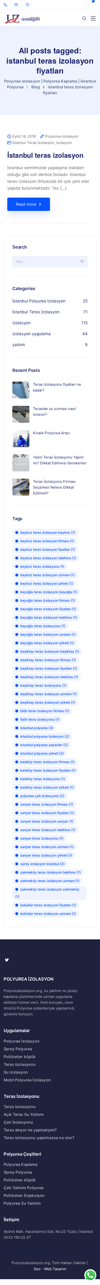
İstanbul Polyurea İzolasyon (39, 301)
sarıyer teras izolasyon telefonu (47, 830)
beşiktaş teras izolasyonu (43, 685)
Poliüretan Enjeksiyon (24, 1195)
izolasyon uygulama (31, 333)
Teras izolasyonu (20, 1064)
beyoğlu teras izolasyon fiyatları (48, 609)
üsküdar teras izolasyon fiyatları (48, 905)
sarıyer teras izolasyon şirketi (46, 855)
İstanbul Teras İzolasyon (33, 142)
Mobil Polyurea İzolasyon (27, 1079)
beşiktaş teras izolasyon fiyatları (48, 668)
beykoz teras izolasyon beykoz (47, 532)
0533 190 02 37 (17, 1237)
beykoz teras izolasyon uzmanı (47, 575)
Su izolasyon (16, 1072)
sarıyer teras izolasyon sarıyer (46, 821)
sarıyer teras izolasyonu (41, 838)
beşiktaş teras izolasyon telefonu (49, 677)
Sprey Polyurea (18, 1048)
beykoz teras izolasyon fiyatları (47, 549)
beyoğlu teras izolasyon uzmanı (48, 634)
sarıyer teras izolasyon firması (46, 804)
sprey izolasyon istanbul (42, 864)
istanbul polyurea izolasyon (44, 736)
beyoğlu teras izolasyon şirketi (47, 643)
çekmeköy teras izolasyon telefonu (50, 872)
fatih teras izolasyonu (39, 719)
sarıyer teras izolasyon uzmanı (47, 847)
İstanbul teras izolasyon (45, 155)
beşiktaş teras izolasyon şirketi (47, 702)
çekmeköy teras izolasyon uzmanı (49, 881)
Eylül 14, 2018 (24, 136)
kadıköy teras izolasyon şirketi (47, 787)
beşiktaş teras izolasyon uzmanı (48, 694)
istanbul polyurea (36, 728)
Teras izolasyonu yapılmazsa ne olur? (39, 1137)
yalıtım (18, 344)
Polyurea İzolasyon (22, 1041)
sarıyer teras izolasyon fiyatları (47, 813)
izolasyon (64, 142)
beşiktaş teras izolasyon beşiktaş (49, 651)
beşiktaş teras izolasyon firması (48, 660)
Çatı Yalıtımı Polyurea (24, 1187)
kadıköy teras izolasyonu (42, 779)
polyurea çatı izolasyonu (42, 796)
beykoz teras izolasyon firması (47, 541)
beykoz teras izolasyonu (42, 566)
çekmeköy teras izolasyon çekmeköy (47, 893)
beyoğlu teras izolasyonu (42, 626)
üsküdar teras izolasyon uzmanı (48, 913)
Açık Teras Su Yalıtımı (24, 1114)
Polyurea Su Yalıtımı (22, 1203)
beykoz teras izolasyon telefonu (48, 558)
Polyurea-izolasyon (61, 136)
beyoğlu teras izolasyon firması (47, 600)
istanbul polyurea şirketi (42, 753)
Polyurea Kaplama (21, 1164)
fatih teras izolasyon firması (44, 711)
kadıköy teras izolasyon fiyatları (48, 770)
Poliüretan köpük (20, 1056)
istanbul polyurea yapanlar (44, 745)
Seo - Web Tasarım (50, 1269)
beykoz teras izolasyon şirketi (46, 583)
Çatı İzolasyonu (18, 1122)
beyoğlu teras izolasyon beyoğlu (48, 592)
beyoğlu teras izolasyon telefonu (48, 617)
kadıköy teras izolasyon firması (47, 762)
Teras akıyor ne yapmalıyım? (30, 1129)
